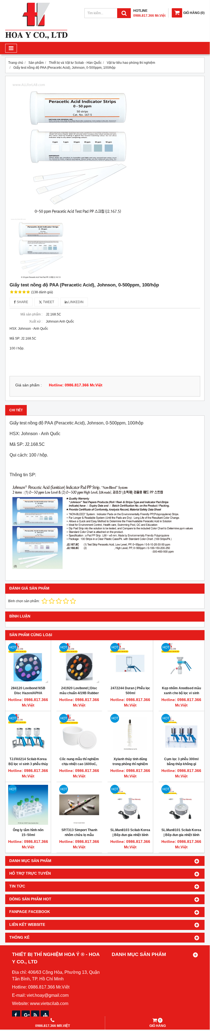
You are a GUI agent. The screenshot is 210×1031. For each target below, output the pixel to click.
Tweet (48, 302)
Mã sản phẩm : (31, 314)
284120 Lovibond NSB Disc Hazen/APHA (28, 690)
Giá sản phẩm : (28, 385)
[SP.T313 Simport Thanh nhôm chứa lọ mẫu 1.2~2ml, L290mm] (79, 805)
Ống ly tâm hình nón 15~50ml (28, 832)
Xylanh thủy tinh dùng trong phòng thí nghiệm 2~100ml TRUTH (130, 764)
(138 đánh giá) (42, 292)
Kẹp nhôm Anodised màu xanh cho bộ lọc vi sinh (181, 690)
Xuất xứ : (35, 321)
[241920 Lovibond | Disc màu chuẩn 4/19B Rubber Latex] (79, 663)
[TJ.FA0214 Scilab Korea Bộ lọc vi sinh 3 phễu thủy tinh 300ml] (28, 734)
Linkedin (75, 302)
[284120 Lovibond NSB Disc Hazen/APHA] (28, 663)
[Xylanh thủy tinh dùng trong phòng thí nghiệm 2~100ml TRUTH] (130, 734)
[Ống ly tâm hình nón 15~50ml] (28, 805)
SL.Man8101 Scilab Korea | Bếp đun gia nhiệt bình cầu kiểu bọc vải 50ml (181, 835)
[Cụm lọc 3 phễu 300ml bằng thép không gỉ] (181, 734)
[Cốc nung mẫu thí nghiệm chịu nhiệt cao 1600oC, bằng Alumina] (79, 734)
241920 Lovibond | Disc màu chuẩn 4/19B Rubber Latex (79, 693)
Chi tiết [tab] (16, 410)
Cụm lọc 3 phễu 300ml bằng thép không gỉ (181, 761)
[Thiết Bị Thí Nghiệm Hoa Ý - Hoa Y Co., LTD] (36, 38)
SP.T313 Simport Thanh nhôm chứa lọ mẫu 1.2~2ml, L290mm (79, 835)
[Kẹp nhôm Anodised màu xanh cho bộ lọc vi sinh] (181, 663)
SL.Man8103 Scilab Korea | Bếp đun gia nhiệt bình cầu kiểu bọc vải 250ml (130, 835)
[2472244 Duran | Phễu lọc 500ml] (130, 663)
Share (22, 302)
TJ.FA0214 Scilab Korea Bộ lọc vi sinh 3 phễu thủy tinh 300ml (28, 764)
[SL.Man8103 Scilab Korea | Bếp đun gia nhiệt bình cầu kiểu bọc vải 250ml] (130, 805)
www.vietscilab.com (49, 1003)
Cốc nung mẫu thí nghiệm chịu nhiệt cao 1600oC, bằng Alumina (79, 764)
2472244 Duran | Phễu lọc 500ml (130, 690)
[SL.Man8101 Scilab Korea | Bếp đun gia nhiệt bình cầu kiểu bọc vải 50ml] (181, 805)
